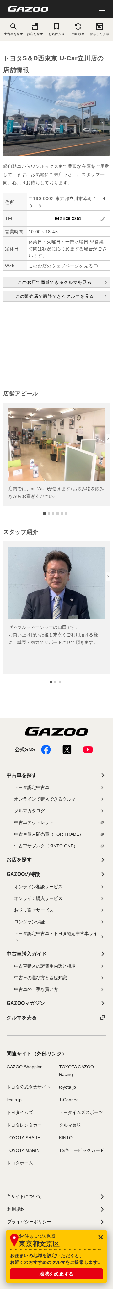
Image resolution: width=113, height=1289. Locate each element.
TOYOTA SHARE (23, 1137)
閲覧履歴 (78, 34)
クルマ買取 (70, 1124)
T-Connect (69, 1099)
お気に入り (56, 34)
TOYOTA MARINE (24, 1150)
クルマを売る (22, 1017)
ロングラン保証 (29, 921)
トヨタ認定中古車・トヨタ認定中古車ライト (56, 937)
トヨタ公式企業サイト (29, 1087)
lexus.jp (14, 1099)
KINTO (66, 1137)
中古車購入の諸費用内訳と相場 (45, 965)
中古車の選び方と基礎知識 (40, 977)
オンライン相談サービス (38, 886)
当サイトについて (24, 1196)
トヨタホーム (20, 1162)
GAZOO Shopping (25, 1066)
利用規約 (16, 1209)
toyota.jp (67, 1087)
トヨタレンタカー (24, 1124)
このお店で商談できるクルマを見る (54, 282)
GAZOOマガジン (26, 1003)
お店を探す (35, 34)
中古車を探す (22, 775)
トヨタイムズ (20, 1112)
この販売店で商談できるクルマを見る (54, 296)
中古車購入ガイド (27, 953)
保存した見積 (100, 34)
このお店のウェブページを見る (61, 265)
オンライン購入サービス (38, 898)
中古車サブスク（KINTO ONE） (46, 845)
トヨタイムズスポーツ (81, 1112)
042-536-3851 (68, 219)
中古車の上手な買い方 (36, 989)
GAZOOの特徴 (23, 874)
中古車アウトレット (34, 822)
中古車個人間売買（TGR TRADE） (48, 834)
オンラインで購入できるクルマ (45, 799)
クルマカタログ (29, 810)
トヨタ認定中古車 (31, 787)
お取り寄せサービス (34, 910)
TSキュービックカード (81, 1150)
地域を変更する (56, 1273)
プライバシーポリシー (29, 1221)
